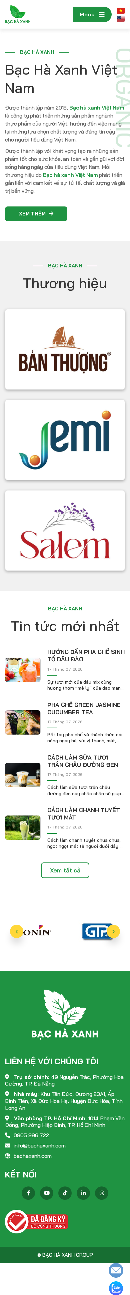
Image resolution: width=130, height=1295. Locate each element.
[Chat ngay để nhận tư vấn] (116, 1270)
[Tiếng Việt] (121, 10)
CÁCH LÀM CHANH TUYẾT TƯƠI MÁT (83, 814)
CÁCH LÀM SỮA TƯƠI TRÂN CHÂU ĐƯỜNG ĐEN (82, 761)
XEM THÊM (32, 213)
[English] (121, 18)
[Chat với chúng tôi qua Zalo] (116, 1288)
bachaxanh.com (33, 1155)
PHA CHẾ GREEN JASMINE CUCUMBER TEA (84, 708)
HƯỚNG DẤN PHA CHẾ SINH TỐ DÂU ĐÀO (86, 655)
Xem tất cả (65, 870)
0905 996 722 (31, 1135)
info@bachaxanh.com (40, 1145)
